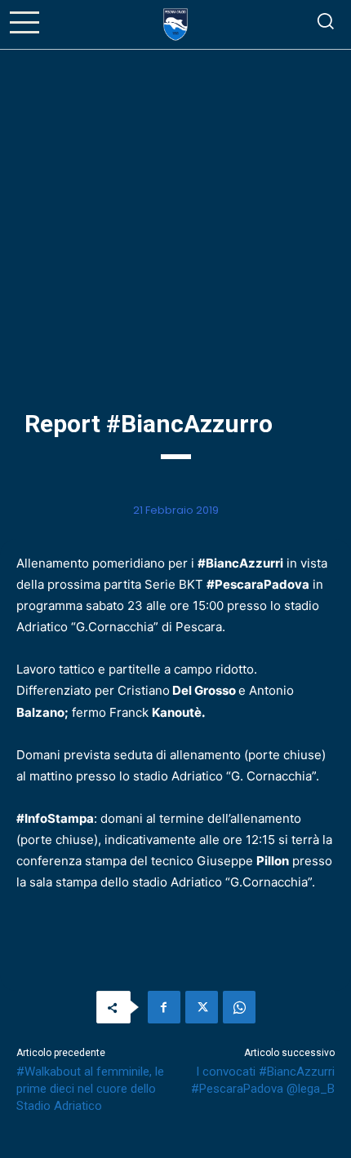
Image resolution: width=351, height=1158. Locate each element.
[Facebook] (164, 1007)
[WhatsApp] (239, 1007)
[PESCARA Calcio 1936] (175, 24)
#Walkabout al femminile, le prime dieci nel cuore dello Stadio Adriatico (90, 1088)
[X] (201, 1007)
